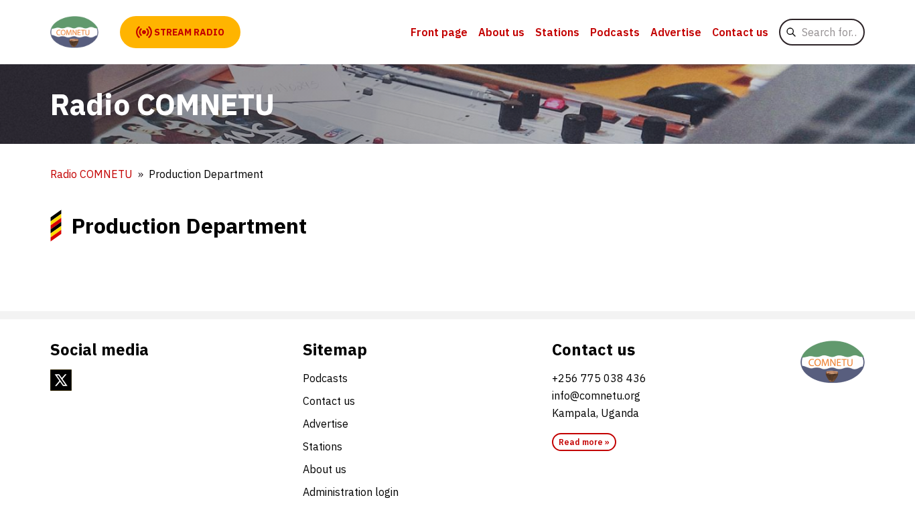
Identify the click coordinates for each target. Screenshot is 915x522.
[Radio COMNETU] (74, 32)
